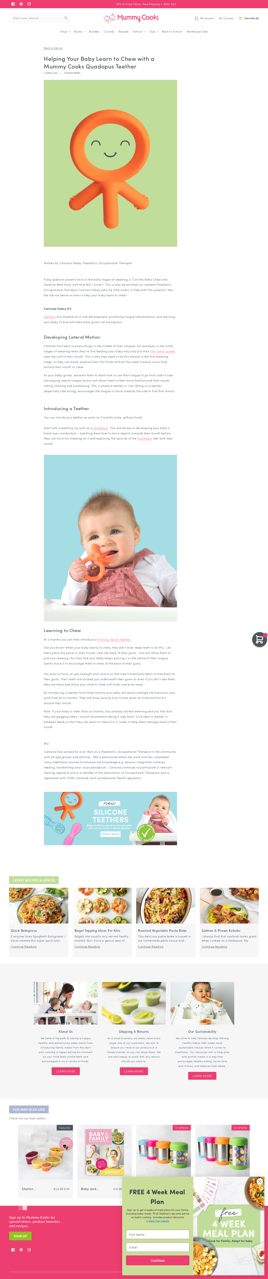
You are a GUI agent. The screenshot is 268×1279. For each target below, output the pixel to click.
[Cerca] (66, 18)
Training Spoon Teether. (115, 639)
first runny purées (162, 351)
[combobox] (39, 18)
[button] (65, 32)
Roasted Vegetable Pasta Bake (162, 930)
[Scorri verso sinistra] (20, 1204)
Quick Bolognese (24, 930)
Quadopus (100, 428)
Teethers (50, 317)
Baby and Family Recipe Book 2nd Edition (92, 1189)
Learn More (65, 1071)
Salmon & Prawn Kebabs (221, 930)
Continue (158, 1260)
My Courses (226, 18)
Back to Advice (53, 48)
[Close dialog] (260, 1181)
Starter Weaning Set (32, 1189)
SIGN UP (20, 1236)
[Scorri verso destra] (25, 1204)
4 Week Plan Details (157, 1221)
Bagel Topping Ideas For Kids (97, 930)
